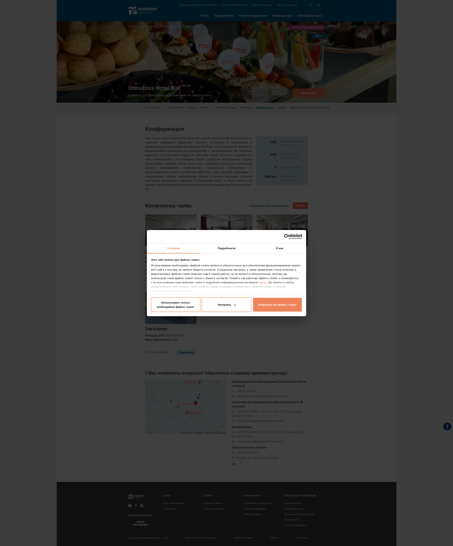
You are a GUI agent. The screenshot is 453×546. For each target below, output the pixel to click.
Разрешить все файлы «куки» (277, 304)
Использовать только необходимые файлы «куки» (175, 304)
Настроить (224, 304)
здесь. (263, 282)
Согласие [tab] (173, 248)
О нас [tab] (279, 248)
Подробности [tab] (226, 248)
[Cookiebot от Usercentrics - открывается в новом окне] (286, 236)
